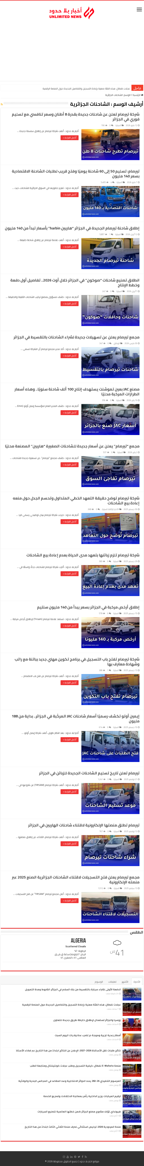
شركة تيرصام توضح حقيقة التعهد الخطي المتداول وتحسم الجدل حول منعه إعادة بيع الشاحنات (76, 500)
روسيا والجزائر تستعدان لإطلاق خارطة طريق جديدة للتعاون (100, 88)
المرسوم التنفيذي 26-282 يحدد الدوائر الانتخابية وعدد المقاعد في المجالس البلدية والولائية (69, 1081)
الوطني (117, 343)
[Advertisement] (72, 51)
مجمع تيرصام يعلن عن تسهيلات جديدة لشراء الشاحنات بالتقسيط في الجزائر (77, 337)
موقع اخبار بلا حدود (89, 1161)
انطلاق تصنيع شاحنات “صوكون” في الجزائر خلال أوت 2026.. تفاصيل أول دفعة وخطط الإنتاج (75, 282)
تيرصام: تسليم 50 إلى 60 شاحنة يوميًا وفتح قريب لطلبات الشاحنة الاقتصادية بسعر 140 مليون (76, 173)
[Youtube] (67, 1157)
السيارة (118, 125)
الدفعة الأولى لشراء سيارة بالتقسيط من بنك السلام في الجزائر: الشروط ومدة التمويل (73, 989)
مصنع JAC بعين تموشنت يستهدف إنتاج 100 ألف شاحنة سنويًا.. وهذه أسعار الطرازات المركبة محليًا (77, 391)
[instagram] (63, 1157)
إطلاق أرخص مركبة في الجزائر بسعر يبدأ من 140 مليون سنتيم (88, 607)
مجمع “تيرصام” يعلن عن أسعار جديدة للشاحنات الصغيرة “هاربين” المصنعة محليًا (72, 446)
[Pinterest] (75, 1157)
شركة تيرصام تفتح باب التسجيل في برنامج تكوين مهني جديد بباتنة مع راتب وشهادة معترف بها (77, 661)
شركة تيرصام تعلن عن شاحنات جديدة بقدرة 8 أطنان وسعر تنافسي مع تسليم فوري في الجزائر (76, 117)
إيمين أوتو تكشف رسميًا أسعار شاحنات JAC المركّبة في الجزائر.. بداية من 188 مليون (76, 718)
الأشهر (125, 981)
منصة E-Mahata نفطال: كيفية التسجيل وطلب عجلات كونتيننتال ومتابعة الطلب (75, 1065)
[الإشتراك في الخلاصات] (2, 104)
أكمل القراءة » (69, 137)
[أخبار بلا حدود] (72, 11)
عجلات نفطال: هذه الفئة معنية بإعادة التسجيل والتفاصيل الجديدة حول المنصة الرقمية (71, 1004)
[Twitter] (79, 1157)
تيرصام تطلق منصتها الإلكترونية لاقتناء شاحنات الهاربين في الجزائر (84, 825)
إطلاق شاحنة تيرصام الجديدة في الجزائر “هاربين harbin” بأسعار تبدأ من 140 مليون (72, 228)
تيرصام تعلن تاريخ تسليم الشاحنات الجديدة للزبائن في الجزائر (89, 773)
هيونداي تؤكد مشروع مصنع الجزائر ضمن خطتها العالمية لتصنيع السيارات (79, 1111)
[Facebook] (82, 1157)
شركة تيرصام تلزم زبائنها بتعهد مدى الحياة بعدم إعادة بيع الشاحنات (83, 555)
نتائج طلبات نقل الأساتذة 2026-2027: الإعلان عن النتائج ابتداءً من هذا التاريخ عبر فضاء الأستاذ (68, 1050)
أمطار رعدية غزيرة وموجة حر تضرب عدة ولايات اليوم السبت (88, 1035)
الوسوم (99, 981)
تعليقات (112, 981)
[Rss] (85, 1157)
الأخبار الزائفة (113, 509)
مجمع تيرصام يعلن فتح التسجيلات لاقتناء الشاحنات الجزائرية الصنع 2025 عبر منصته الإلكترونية (76, 879)
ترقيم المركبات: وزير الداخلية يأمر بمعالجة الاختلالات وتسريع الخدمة (82, 1096)
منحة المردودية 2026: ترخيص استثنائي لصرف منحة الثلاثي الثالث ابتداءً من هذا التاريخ (73, 1126)
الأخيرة (137, 981)
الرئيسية (137, 95)
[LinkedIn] (71, 1157)
